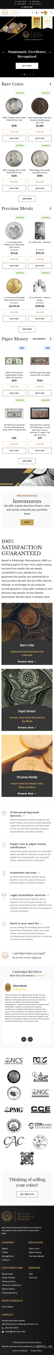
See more (39, 975)
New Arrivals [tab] (39, 339)
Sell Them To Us (27, 1194)
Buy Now (27, 63)
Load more (27, 199)
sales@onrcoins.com (15, 1331)
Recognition (8, 1256)
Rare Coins (34, 1248)
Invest (27, 522)
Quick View (14, 132)
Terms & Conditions (11, 1285)
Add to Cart (14, 138)
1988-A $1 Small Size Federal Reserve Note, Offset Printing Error (14, 375)
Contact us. (36, 957)
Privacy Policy (9, 1281)
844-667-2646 (28, 7)
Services (33, 1277)
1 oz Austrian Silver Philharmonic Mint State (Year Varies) (14, 244)
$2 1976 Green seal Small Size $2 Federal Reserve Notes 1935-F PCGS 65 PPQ (14, 427)
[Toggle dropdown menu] (50, 84)
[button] (21, 74)
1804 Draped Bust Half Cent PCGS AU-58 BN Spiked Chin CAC (39, 120)
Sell (31, 1274)
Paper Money (35, 1252)
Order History (8, 1277)
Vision (5, 1252)
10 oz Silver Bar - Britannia (40, 242)
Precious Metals (36, 1256)
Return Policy (8, 1289)
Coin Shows (7, 1307)
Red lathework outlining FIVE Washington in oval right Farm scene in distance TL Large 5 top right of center (40, 430)
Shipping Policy (9, 1293)
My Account (7, 1274)
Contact (6, 1260)
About (5, 1248)
